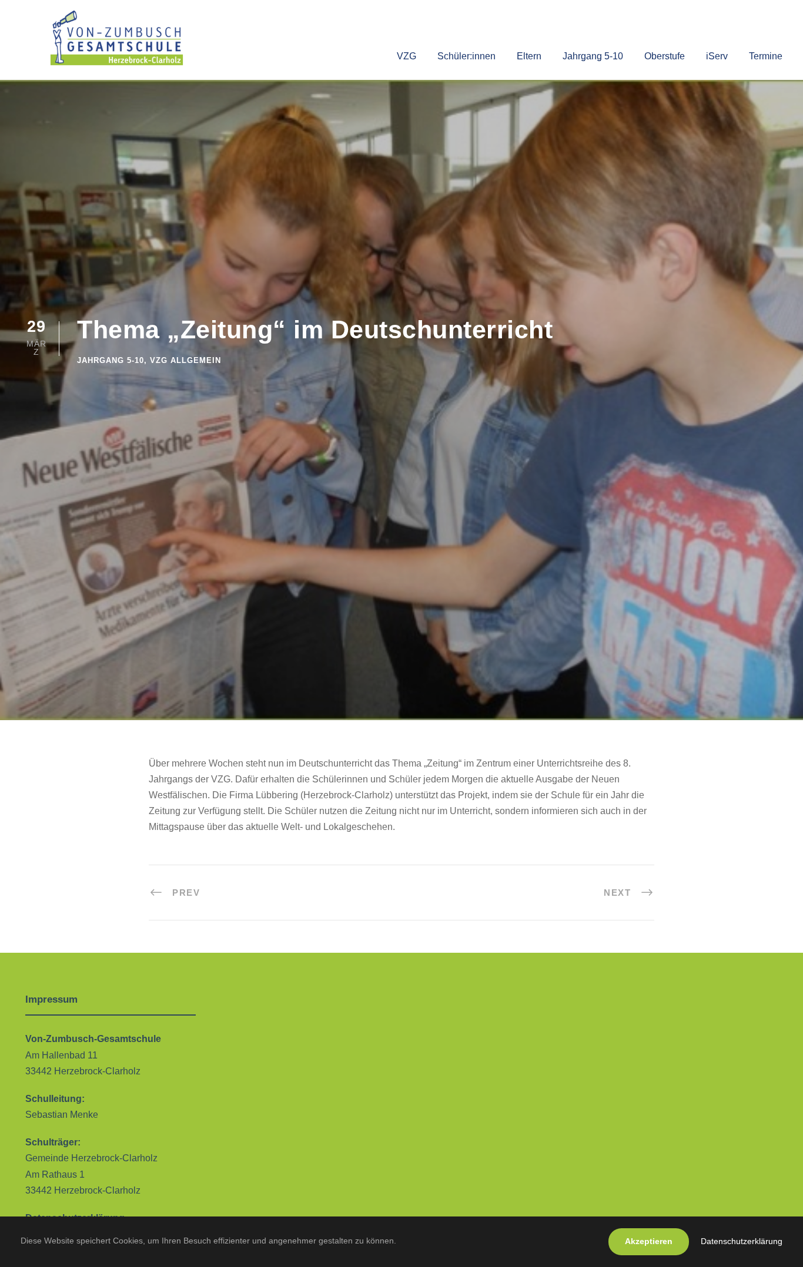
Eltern (529, 56)
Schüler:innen (466, 56)
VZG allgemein (185, 360)
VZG (406, 56)
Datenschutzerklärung (741, 1241)
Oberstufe (664, 56)
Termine (765, 56)
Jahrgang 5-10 (593, 56)
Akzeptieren (648, 1241)
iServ (717, 56)
